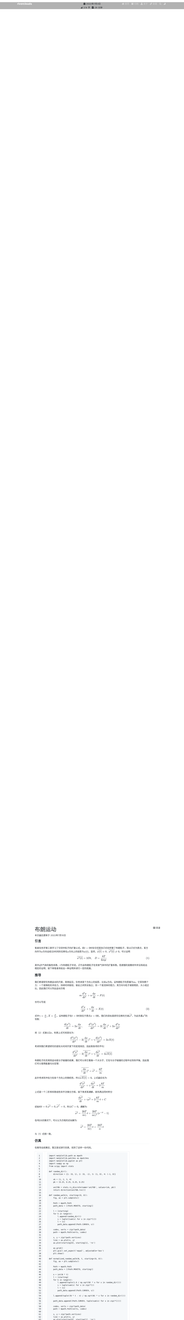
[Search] (160, 3)
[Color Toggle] (164, 3)
